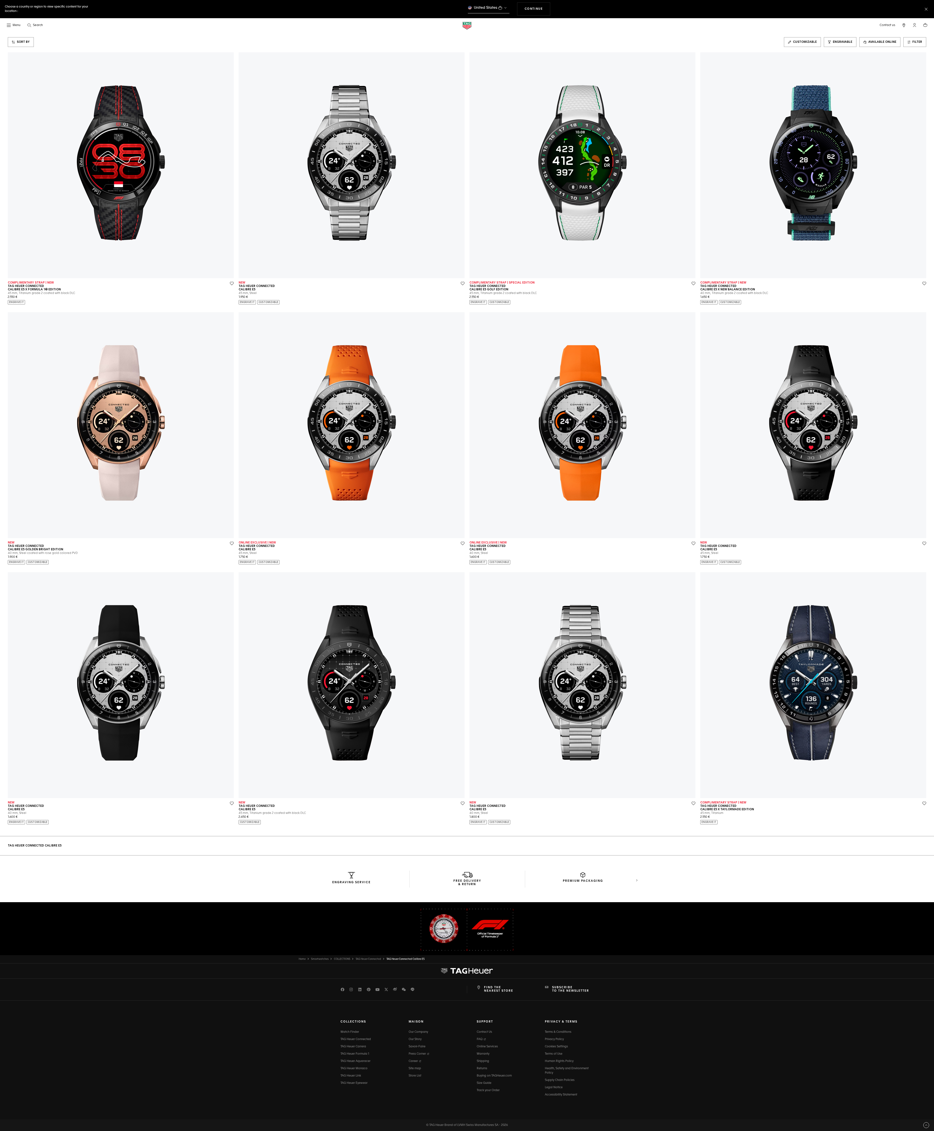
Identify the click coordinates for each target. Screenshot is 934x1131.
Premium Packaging (583, 881)
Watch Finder (350, 1032)
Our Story (415, 1039)
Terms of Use (553, 1053)
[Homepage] (467, 25)
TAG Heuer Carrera (353, 1046)
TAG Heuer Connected (356, 1039)
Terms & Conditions (558, 1032)
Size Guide (484, 1083)
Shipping (483, 1061)
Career (414, 1061)
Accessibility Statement (561, 1094)
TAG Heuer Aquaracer (355, 1061)
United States (485, 7)
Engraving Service (351, 882)
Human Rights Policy (559, 1061)
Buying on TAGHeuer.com (494, 1075)
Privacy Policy (554, 1039)
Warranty (483, 1053)
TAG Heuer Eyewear (354, 1083)
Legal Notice (554, 1087)
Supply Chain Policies (560, 1080)
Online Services (487, 1046)
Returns (482, 1068)
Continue (537, 8)
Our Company (418, 1032)
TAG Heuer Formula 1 (355, 1053)
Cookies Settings (556, 1046)
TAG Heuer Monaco (354, 1068)
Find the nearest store (498, 989)
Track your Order (488, 1090)
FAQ (480, 1039)
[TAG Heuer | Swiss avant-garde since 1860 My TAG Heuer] (467, 970)
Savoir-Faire (417, 1046)
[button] (914, 25)
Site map (415, 1068)
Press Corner (418, 1053)
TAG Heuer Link (351, 1075)
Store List (415, 1075)
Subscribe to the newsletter (570, 989)
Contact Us (484, 1032)
